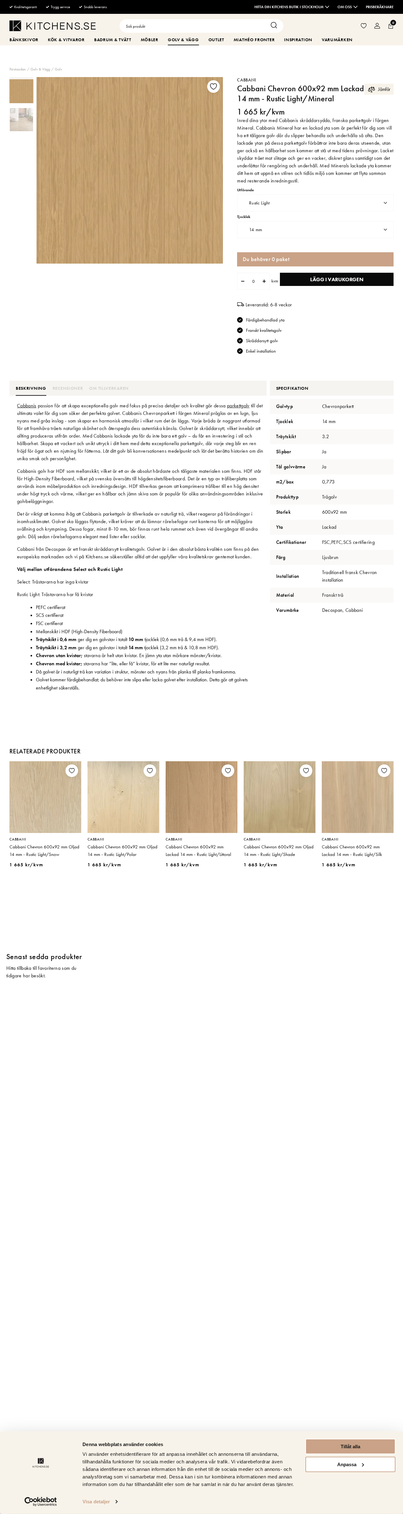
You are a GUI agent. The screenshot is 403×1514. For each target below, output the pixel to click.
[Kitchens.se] (52, 26)
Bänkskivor (23, 39)
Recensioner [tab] (68, 388)
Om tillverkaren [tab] (109, 388)
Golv (58, 69)
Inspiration (298, 39)
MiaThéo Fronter (254, 39)
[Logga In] (377, 26)
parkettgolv (238, 405)
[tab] (21, 91)
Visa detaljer (96, 1501)
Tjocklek (243, 217)
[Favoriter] (363, 26)
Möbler (149, 39)
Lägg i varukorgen (336, 279)
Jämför (384, 89)
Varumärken (337, 39)
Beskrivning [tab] (31, 388)
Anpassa (346, 1464)
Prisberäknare (380, 6)
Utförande (245, 190)
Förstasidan (17, 69)
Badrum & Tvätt (112, 39)
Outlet (216, 39)
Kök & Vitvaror (66, 39)
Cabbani (246, 80)
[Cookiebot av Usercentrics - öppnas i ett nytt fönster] (40, 1501)
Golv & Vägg (183, 39)
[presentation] (21, 91)
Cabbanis (27, 405)
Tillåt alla (350, 1446)
